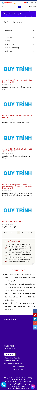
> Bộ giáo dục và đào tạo (11, 361)
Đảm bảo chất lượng (12, 48)
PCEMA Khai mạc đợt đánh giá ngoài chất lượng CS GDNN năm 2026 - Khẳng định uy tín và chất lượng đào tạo (20, 278)
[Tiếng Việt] (25, 2)
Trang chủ (7, 14)
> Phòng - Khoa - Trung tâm (12, 358)
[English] (27, 2)
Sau (18, 236)
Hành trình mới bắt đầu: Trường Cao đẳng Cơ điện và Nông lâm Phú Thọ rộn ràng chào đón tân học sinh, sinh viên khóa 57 (20, 287)
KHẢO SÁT (8, 51)
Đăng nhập (32, 6)
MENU (33, 2)
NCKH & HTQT (10, 44)
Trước (5, 232)
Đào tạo (8, 41)
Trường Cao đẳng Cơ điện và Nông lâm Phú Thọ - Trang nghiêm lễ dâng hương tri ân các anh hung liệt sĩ (20, 297)
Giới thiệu (8, 30)
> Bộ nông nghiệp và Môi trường (13, 363)
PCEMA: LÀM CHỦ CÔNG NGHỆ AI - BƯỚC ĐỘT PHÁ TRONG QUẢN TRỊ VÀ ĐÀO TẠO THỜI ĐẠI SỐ (20, 307)
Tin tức (7, 34)
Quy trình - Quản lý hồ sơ (10, 227)
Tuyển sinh (8, 37)
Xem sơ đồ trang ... (18, 369)
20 (31, 232)
